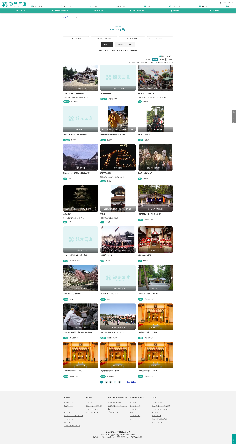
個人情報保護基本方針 (159, 419)
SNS (131, 412)
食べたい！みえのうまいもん (73, 416)
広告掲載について (136, 409)
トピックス (22, 10)
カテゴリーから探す (104, 39)
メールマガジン (135, 416)
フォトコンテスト (92, 409)
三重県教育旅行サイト (115, 402)
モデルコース (68, 419)
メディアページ (135, 419)
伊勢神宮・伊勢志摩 (61, 10)
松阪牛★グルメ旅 (138, 10)
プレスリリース (113, 412)
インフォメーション (92, 412)
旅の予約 (67, 422)
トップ (65, 17)
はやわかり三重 (157, 402)
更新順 (162, 60)
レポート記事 (68, 402)
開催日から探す (76, 39)
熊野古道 (100, 10)
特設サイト (177, 10)
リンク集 (155, 412)
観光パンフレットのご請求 (161, 406)
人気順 (169, 60)
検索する (107, 44)
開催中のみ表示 (166, 56)
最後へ (133, 382)
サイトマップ (156, 416)
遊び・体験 (68, 412)
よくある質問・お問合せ (160, 409)
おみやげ (216, 10)
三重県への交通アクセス (72, 426)
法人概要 (133, 402)
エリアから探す (132, 39)
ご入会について (135, 406)
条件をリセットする (125, 44)
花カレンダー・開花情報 (94, 406)
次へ (128, 382)
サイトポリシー (157, 422)
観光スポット (68, 406)
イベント (67, 409)
